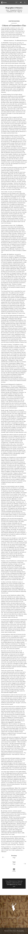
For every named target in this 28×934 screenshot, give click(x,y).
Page (14, 856)
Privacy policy (20, 931)
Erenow (6, 931)
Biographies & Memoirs (16, 10)
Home (7, 10)
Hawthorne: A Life (11, 11)
